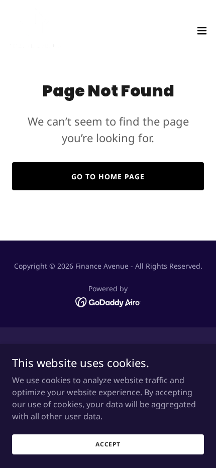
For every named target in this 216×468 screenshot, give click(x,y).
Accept (108, 444)
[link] (34, 30)
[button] (202, 31)
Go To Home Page (108, 176)
